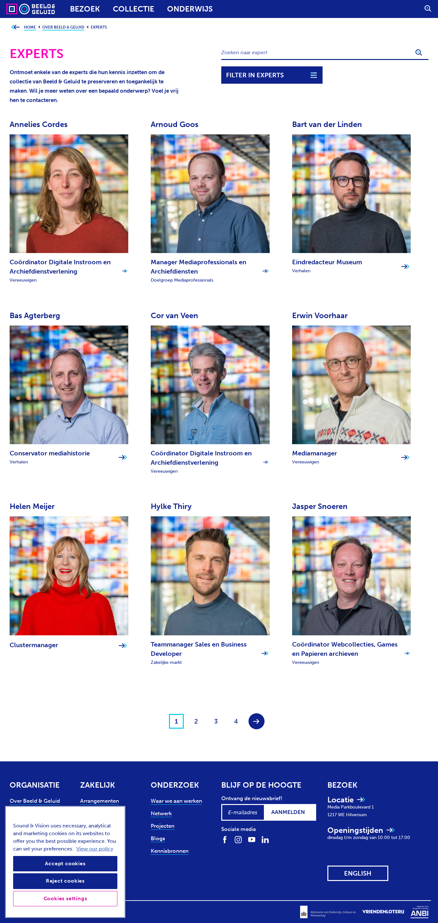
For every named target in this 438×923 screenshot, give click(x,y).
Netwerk (161, 813)
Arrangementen (99, 801)
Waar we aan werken (176, 801)
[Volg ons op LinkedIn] (265, 839)
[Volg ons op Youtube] (251, 839)
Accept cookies (65, 863)
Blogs (158, 838)
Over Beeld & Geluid (35, 801)
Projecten (162, 826)
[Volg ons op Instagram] (238, 839)
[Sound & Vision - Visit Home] (18, 9)
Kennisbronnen (170, 851)
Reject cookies (65, 881)
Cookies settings (65, 898)
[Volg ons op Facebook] (224, 839)
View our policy (94, 849)
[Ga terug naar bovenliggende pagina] (15, 27)
